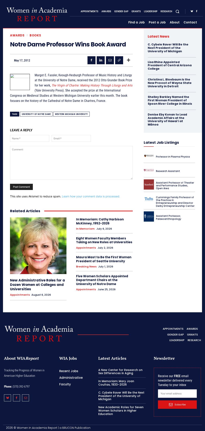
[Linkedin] (101, 60)
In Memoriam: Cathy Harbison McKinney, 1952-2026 (100, 221)
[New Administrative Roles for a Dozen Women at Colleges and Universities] (38, 245)
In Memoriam (85, 228)
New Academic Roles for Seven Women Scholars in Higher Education (121, 410)
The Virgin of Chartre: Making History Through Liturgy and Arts (91, 85)
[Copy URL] (119, 60)
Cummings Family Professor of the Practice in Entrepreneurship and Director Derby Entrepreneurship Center (175, 202)
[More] (128, 60)
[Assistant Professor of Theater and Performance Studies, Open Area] (149, 184)
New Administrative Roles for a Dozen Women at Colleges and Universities (37, 284)
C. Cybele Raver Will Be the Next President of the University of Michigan (168, 47)
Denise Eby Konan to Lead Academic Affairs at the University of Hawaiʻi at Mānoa (167, 120)
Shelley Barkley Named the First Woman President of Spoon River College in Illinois (170, 100)
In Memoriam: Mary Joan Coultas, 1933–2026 (116, 383)
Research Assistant (168, 171)
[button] (177, 11)
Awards (17, 35)
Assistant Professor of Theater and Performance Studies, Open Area (175, 185)
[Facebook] (196, 11)
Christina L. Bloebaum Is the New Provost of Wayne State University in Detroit (170, 82)
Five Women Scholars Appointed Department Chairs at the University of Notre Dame (102, 280)
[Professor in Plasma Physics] (149, 156)
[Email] (110, 60)
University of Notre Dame (36, 114)
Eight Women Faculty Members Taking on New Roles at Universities (104, 240)
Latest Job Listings (161, 142)
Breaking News (86, 266)
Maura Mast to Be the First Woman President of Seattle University (103, 259)
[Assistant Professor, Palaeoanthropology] (149, 216)
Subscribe (180, 404)
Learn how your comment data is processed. (91, 196)
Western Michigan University (71, 114)
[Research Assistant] (149, 170)
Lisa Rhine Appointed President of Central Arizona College (170, 65)
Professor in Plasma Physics (173, 156)
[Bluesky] (191, 11)
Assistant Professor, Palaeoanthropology (168, 217)
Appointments (20, 294)
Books (35, 35)
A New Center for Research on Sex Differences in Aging (120, 371)
